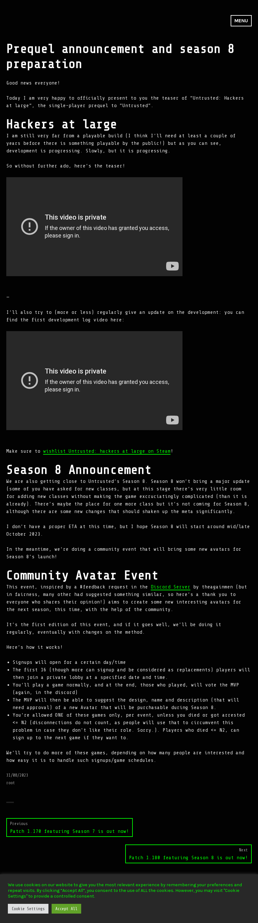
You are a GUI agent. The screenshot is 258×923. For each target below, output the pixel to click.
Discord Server (170, 587)
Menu (241, 21)
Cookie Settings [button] (28, 908)
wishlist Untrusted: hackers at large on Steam (107, 451)
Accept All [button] (66, 908)
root (10, 782)
